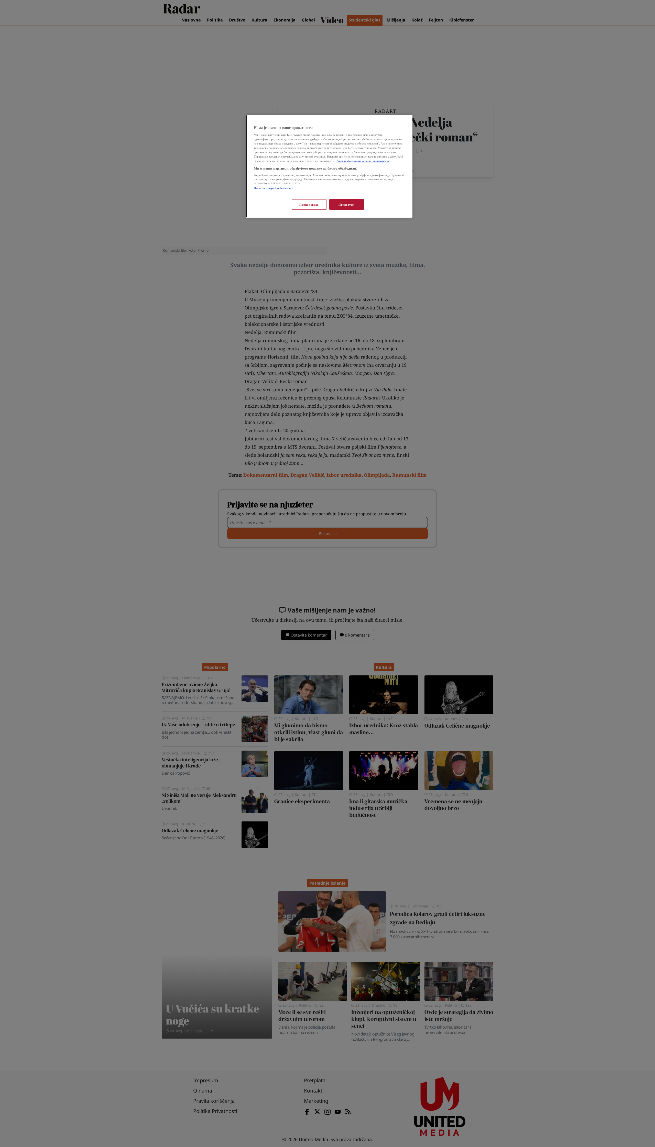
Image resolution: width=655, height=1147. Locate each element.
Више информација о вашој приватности (362, 161)
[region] (329, 166)
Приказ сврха (309, 204)
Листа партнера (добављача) (273, 188)
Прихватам (347, 204)
